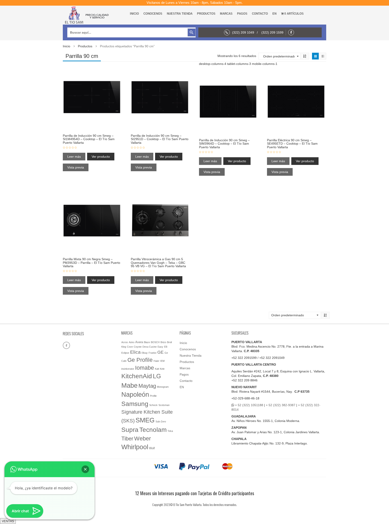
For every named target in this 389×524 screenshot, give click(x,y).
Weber (142, 438)
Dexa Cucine (149, 346)
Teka (170, 431)
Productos (206, 13)
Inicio (134, 13)
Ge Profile (140, 360)
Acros (124, 342)
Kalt (157, 368)
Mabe (129, 385)
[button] (85, 469)
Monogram (163, 386)
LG (157, 376)
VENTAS (8, 521)
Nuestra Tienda (179, 13)
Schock (153, 405)
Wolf (152, 448)
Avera (139, 342)
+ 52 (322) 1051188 (249, 405)
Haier (156, 361)
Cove (130, 346)
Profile (153, 395)
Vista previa (75, 167)
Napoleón (135, 394)
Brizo (163, 342)
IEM (162, 361)
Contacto (260, 13)
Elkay (145, 352)
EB (165, 346)
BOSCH (155, 342)
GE (160, 352)
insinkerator (127, 368)
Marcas (226, 13)
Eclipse (125, 352)
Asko (131, 342)
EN (274, 13)
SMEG (145, 420)
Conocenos (152, 13)
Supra (129, 429)
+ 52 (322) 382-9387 (280, 405)
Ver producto (101, 156)
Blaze (147, 342)
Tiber (127, 438)
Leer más (74, 156)
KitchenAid (136, 376)
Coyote (138, 346)
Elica (135, 352)
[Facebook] (292, 32)
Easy (160, 346)
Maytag (147, 386)
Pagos (242, 13)
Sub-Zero (161, 421)
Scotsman (164, 405)
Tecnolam (153, 429)
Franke (152, 352)
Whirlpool (134, 447)
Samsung (134, 403)
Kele (162, 368)
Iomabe (144, 368)
